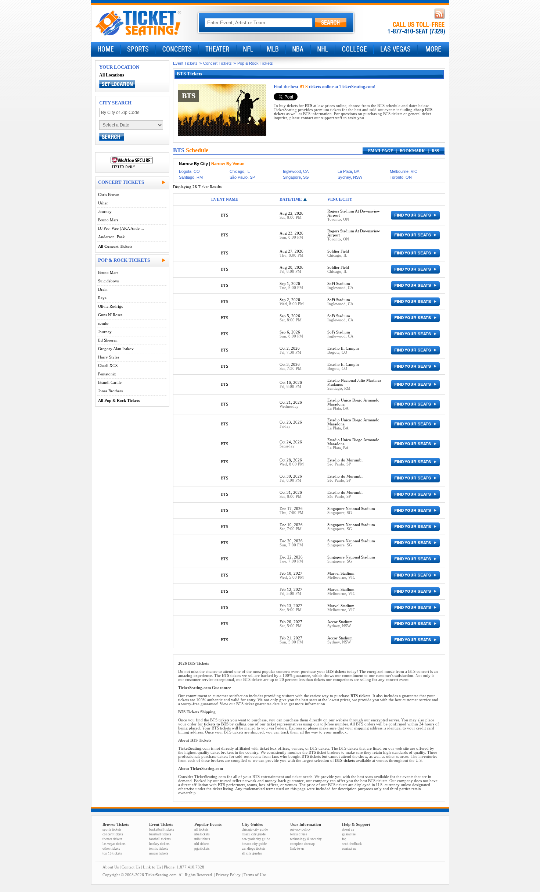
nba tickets (202, 834)
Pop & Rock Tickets (255, 63)
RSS (435, 151)
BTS (224, 215)
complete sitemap (302, 844)
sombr (103, 323)
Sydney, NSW (350, 177)
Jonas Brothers (110, 391)
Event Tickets (185, 63)
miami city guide (254, 834)
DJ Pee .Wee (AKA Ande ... (121, 228)
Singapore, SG (296, 177)
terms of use (298, 834)
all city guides (252, 853)
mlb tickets (202, 839)
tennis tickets (158, 848)
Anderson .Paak (111, 237)
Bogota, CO (189, 171)
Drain (103, 290)
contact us (349, 848)
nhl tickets (201, 844)
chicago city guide (255, 829)
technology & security (306, 839)
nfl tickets (201, 829)
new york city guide (256, 839)
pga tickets (202, 848)
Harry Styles (108, 357)
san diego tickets (254, 848)
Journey (105, 212)
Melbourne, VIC (403, 171)
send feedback (352, 844)
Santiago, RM (191, 177)
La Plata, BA (348, 171)
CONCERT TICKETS (121, 182)
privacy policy (300, 829)
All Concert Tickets (115, 247)
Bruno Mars (108, 220)
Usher (103, 203)
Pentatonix (107, 374)
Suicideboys (108, 281)
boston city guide (254, 844)
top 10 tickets (112, 853)
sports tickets (112, 829)
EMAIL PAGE (380, 151)
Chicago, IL (240, 171)
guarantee (349, 834)
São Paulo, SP (242, 177)
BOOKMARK (412, 151)
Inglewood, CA (296, 171)
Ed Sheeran (108, 340)
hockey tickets (159, 844)
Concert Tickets (217, 63)
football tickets (160, 839)
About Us (110, 867)
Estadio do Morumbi (345, 460)
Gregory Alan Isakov (116, 349)
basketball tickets (161, 829)
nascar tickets (158, 853)
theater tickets (112, 839)
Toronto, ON (401, 177)
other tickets (111, 848)
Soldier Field (338, 251)
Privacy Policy (228, 875)
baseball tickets (160, 834)
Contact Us (131, 867)
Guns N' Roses (110, 315)
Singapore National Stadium (351, 509)
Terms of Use (255, 875)
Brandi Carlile (110, 383)
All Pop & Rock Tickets (119, 401)
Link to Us (152, 867)
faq (344, 839)
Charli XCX (108, 366)
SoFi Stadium (338, 284)
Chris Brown (108, 195)
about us (348, 829)
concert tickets (112, 834)
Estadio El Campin (343, 348)
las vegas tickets (114, 844)
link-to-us (297, 848)
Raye (102, 298)
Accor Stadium (340, 622)
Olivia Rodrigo (110, 306)
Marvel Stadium (340, 573)
